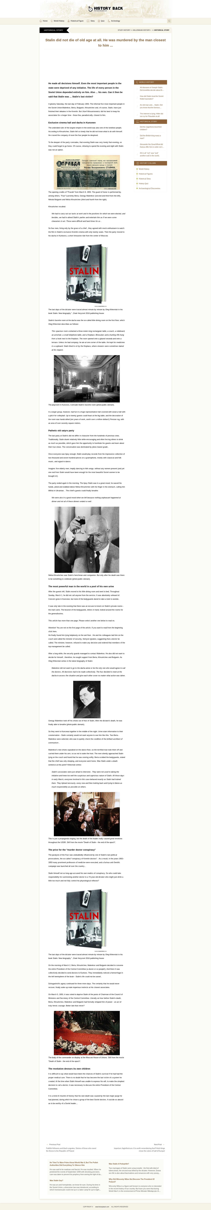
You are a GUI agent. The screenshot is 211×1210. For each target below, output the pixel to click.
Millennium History (141, 30)
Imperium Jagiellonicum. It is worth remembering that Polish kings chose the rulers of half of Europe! (139, 1149)
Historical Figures (146, 174)
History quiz (143, 184)
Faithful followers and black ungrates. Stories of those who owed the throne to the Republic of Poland (71, 1149)
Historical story (161, 30)
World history (144, 169)
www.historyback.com (102, 1207)
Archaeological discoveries (149, 188)
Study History (124, 30)
